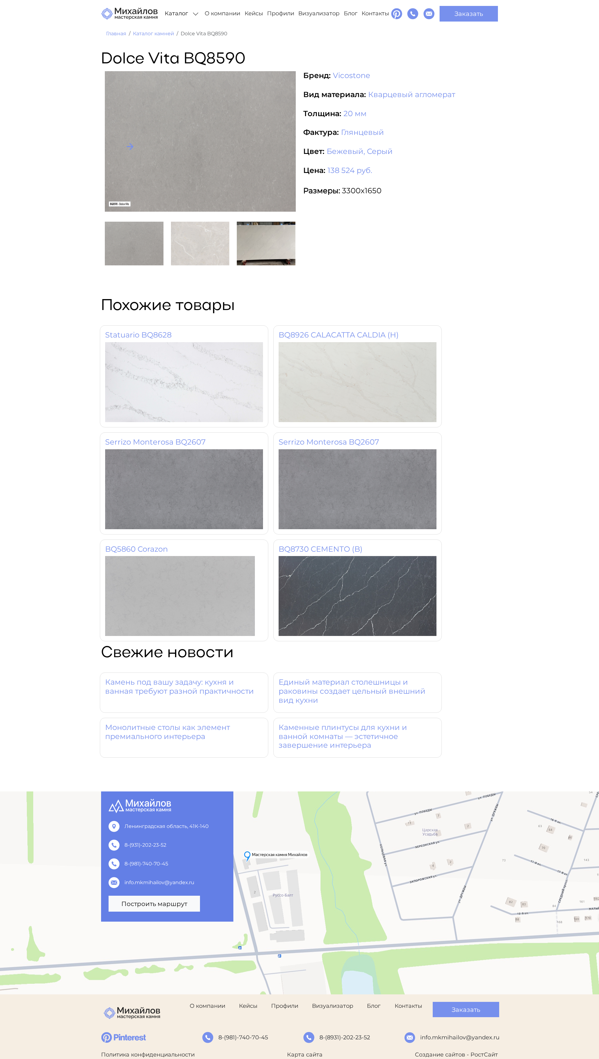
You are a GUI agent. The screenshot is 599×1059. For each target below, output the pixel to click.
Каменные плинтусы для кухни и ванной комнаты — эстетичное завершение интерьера (343, 736)
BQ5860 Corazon (136, 549)
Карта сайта (305, 1054)
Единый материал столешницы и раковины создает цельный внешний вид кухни (352, 691)
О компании (222, 13)
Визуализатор (318, 13)
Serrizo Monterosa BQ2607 (155, 441)
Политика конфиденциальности (148, 1054)
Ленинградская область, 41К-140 (166, 826)
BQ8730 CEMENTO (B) (321, 549)
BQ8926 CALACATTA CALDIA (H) (339, 334)
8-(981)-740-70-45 (146, 864)
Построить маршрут (154, 904)
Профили (280, 13)
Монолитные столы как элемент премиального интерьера (167, 732)
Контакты (375, 13)
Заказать (469, 13)
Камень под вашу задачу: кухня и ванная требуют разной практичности (179, 686)
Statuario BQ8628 (138, 334)
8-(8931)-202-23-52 (344, 1037)
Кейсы (254, 13)
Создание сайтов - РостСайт (456, 1054)
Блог (351, 13)
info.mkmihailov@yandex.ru (159, 882)
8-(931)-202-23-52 (145, 845)
